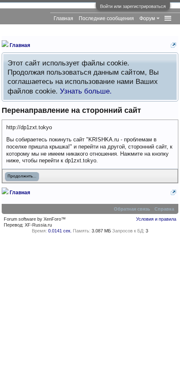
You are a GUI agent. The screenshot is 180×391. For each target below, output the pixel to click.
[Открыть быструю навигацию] (173, 45)
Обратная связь (132, 208)
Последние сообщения (106, 18)
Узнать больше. (86, 91)
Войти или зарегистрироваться (133, 6)
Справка (164, 208)
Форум (147, 18)
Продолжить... (22, 176)
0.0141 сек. (60, 230)
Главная (63, 18)
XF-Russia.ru (38, 224)
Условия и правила (156, 219)
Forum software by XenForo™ (35, 219)
